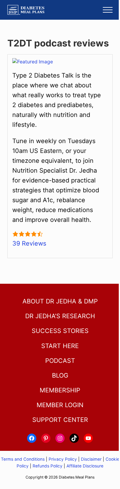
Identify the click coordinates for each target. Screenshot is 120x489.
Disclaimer (91, 459)
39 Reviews (29, 243)
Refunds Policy (47, 465)
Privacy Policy (63, 459)
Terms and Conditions (23, 459)
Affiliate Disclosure (84, 465)
